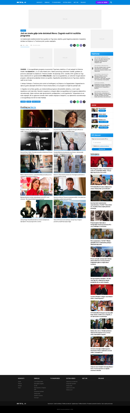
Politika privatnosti (66, 403)
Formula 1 (36, 397)
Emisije (47, 2)
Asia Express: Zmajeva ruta (40, 388)
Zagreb (23, 101)
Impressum (50, 403)
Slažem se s (101, 146)
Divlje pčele (37, 393)
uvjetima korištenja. (104, 146)
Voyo (19, 387)
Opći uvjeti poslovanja (107, 403)
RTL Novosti (96, 135)
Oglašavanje (75, 403)
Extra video (67, 2)
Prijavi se (102, 149)
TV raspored (56, 2)
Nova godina (36, 101)
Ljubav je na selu (70, 387)
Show (94, 105)
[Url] (84, 45)
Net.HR (76, 2)
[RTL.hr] (21, 2)
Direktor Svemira (38, 395)
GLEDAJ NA (100, 2)
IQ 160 (35, 385)
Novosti (39, 2)
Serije (19, 381)
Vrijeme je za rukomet (71, 381)
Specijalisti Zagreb (39, 383)
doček (29, 101)
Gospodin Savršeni (39, 391)
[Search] (111, 2)
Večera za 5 (69, 390)
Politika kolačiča (82, 403)
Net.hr (33, 107)
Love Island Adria (38, 381)
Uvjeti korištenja (58, 403)
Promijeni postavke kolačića (94, 403)
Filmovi (20, 383)
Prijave (83, 2)
